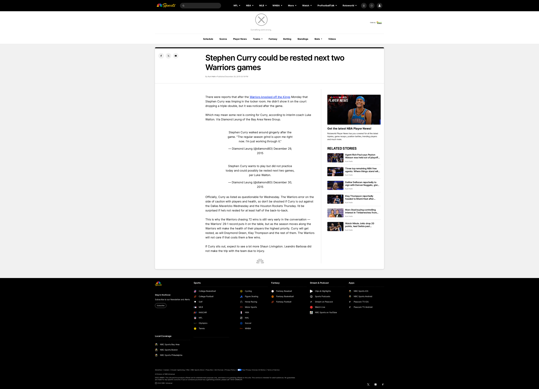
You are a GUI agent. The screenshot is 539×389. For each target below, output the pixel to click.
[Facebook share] (161, 56)
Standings (302, 39)
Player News (240, 39)
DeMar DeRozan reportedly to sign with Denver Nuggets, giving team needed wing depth (362, 183)
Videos (332, 39)
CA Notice (262, 370)
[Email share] (176, 56)
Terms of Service (273, 370)
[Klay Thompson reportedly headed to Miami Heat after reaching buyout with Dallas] (335, 199)
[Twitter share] (168, 56)
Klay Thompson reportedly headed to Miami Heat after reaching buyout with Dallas (360, 197)
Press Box (209, 370)
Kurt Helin (212, 76)
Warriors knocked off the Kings (270, 97)
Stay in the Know (163, 295)
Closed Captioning (178, 370)
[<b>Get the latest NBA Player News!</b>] (354, 110)
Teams (256, 39)
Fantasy (273, 39)
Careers (166, 370)
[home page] (166, 5)
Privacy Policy (230, 370)
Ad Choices (219, 370)
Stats (317, 39)
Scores (223, 39)
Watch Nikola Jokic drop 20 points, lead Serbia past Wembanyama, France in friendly (362, 225)
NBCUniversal (170, 374)
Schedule (208, 39)
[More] (364, 5)
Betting (287, 39)
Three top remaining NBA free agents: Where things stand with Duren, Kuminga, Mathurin (362, 170)
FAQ (187, 370)
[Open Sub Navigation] (240, 5)
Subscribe (161, 305)
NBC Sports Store (197, 370)
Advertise (158, 370)
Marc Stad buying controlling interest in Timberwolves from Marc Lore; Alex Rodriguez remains (361, 211)
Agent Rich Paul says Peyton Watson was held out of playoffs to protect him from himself (362, 156)
